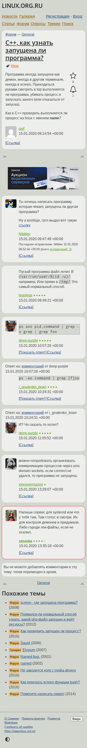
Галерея (27, 16)
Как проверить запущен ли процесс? (51, 631)
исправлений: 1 (60, 249)
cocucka (25, 541)
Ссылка (12, 143)
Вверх (76, 719)
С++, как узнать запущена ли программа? (29, 50)
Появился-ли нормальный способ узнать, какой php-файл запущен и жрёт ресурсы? (43, 619)
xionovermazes (31, 484)
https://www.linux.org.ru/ (19, 731)
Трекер (54, 24)
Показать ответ (32, 352)
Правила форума (33, 718)
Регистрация (57, 16)
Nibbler (24, 234)
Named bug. (30, 657)
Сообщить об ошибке (18, 726)
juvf (21, 128)
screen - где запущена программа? (49, 602)
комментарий (33, 366)
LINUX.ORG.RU (22, 6)
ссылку (24, 225)
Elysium (29, 650)
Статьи (8, 24)
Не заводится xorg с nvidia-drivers (48, 670)
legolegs (25, 295)
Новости (9, 16)
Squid (25, 643)
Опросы (38, 24)
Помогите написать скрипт (42, 694)
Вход (77, 16)
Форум (23, 24)
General (28, 34)
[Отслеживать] (73, 89)
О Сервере (11, 718)
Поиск (67, 24)
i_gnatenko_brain (32, 387)
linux (15, 66)
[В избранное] (73, 76)
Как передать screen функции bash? (50, 682)
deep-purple (28, 340)
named (26, 663)
